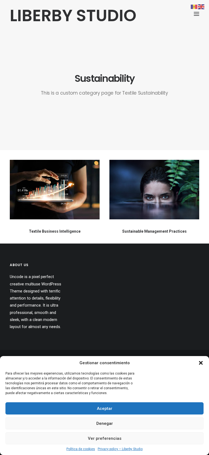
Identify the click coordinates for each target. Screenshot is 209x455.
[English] (201, 6)
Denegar (104, 423)
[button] (201, 363)
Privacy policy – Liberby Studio (120, 449)
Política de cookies (80, 449)
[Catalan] (194, 6)
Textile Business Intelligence (55, 231)
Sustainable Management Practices (154, 231)
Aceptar (104, 408)
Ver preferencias (104, 438)
